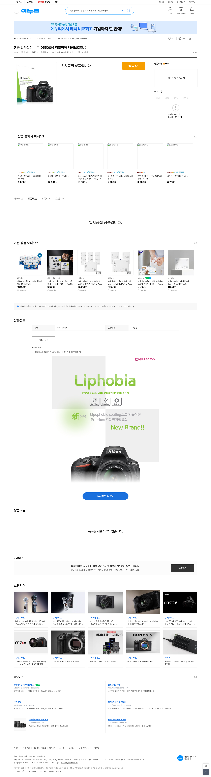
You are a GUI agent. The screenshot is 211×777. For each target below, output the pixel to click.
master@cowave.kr (69, 763)
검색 (128, 10)
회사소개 (17, 748)
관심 (173, 38)
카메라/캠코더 (44, 38)
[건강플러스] (19, 2)
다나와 (161, 2)
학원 (56, 2)
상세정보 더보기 (105, 496)
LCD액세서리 (62, 328)
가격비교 (18, 198)
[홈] (15, 38)
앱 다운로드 (190, 758)
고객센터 (62, 748)
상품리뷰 (46, 198)
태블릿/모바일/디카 (26, 38)
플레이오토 (181, 2)
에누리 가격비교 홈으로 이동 (30, 11)
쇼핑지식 (30, 2)
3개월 (166, 98)
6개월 (176, 98)
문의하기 (182, 568)
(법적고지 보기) (128, 306)
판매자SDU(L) (84, 748)
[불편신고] (206, 766)
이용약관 (26, 748)
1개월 (158, 98)
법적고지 (52, 748)
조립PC (44, 2)
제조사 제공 (43, 340)
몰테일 (170, 2)
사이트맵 (96, 748)
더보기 (193, 53)
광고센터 (72, 748)
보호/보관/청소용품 (79, 38)
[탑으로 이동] (206, 772)
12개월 (185, 98)
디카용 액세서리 (61, 38)
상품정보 (32, 198)
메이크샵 (192, 2)
